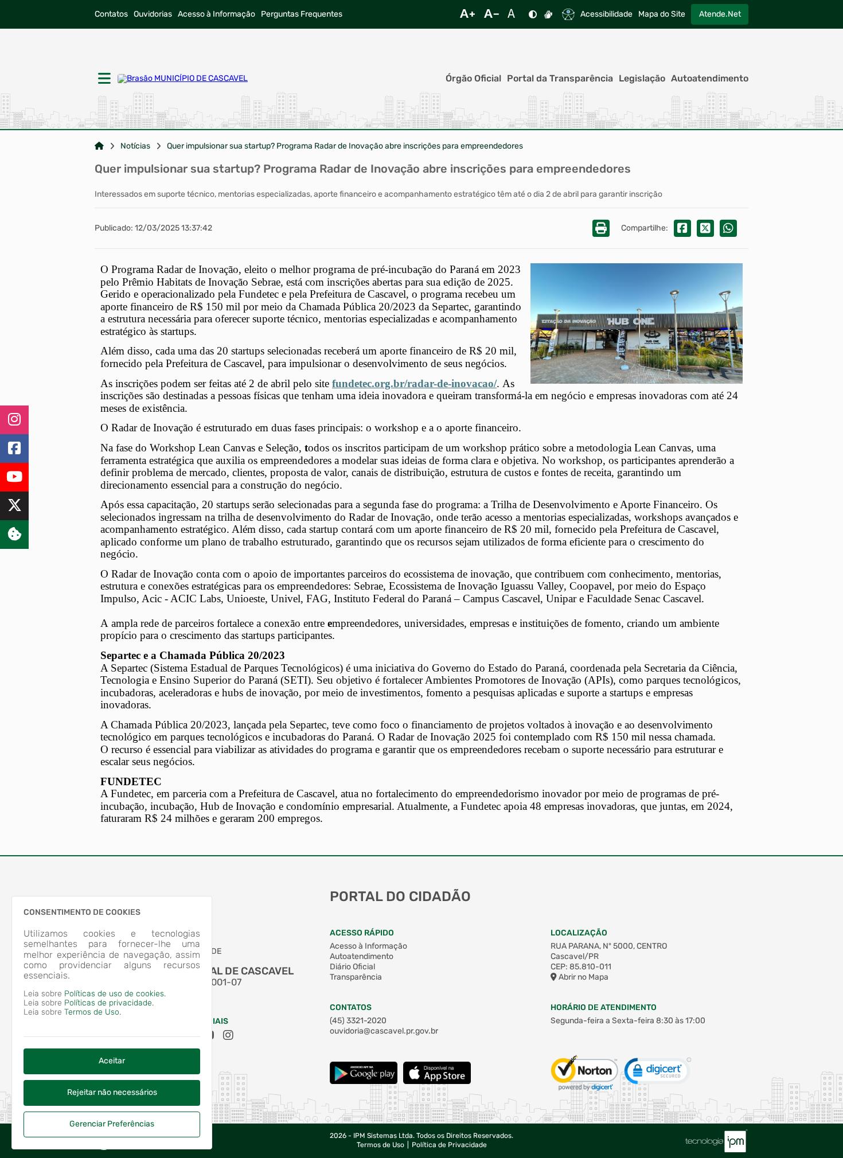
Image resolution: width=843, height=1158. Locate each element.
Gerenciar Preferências (111, 1124)
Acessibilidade (606, 14)
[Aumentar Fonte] (467, 14)
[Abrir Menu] (103, 79)
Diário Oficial (352, 967)
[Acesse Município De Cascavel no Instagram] (228, 1035)
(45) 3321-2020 (358, 1021)
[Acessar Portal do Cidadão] (183, 78)
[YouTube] (14, 477)
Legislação (642, 78)
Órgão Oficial (473, 78)
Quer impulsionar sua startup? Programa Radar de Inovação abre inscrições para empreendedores (345, 146)
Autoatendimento (709, 78)
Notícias (135, 146)
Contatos (111, 14)
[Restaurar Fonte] (514, 14)
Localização (579, 933)
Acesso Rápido (362, 933)
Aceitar (112, 1061)
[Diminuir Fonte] (491, 14)
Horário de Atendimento (604, 1007)
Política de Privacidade (449, 1145)
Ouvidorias (153, 14)
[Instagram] (14, 420)
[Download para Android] (363, 1081)
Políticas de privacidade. (109, 1003)
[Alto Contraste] (532, 14)
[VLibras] (548, 14)
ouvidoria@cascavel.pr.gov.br (384, 1031)
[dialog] (111, 1022)
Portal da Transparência (560, 78)
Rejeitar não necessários (112, 1092)
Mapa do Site (661, 14)
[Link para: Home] (99, 146)
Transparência (356, 977)
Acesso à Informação (216, 14)
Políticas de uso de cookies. (115, 994)
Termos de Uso (380, 1145)
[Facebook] (14, 448)
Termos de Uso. (92, 1012)
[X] (14, 506)
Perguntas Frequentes (301, 14)
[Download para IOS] (437, 1081)
